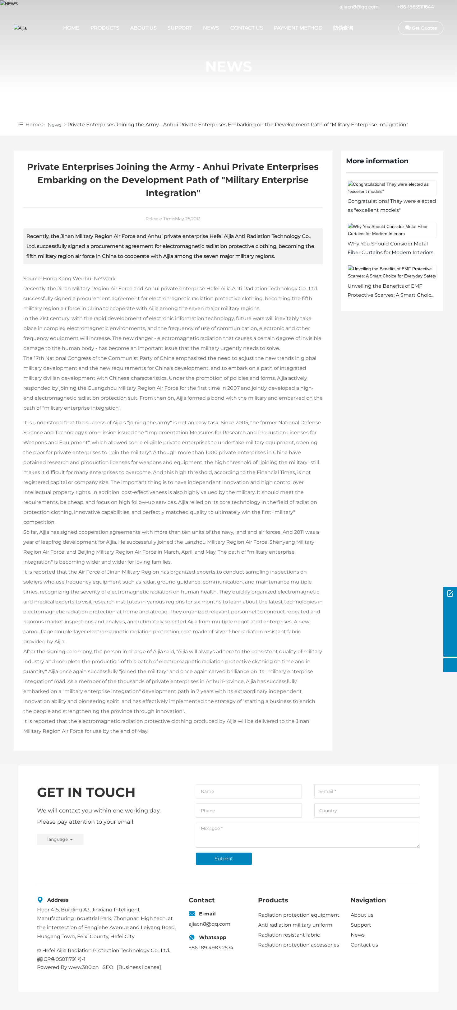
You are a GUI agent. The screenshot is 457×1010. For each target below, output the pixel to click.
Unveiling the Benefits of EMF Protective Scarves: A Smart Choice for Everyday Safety (391, 295)
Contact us (364, 945)
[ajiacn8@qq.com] (450, 622)
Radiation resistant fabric (289, 935)
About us (362, 915)
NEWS (228, 66)
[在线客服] (450, 594)
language (57, 839)
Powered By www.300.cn (68, 967)
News (55, 125)
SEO (108, 967)
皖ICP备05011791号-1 (61, 959)
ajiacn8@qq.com (359, 7)
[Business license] (139, 967)
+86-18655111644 (415, 7)
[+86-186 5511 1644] (450, 608)
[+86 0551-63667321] (450, 636)
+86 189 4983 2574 (211, 948)
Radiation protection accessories (298, 945)
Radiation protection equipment (298, 915)
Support (361, 925)
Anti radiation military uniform (295, 925)
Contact (202, 900)
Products (273, 900)
